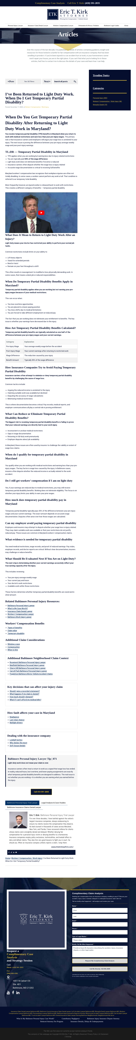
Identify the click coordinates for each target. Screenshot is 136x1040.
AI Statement (103, 1034)
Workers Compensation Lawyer (63, 26)
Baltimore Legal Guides (111, 26)
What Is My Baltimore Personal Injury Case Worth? (35, 1019)
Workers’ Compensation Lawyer (21, 614)
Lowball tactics (16, 740)
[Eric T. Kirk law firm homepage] (68, 14)
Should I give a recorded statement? (25, 691)
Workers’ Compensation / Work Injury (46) (107, 101)
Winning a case (14, 644)
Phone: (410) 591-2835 (15, 967)
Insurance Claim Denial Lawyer (38, 26)
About (126, 26)
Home (7, 858)
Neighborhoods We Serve (106, 1015)
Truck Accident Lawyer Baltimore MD (43, 1015)
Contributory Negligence (71, 1019)
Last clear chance (17, 720)
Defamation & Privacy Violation (88, 26)
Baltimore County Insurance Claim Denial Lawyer (55, 1011)
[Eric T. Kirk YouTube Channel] (9, 992)
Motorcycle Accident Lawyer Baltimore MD (99, 1013)
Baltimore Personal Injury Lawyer (21, 605)
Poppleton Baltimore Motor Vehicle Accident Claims (31, 674)
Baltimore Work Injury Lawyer (20, 617)
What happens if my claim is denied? (24, 694)
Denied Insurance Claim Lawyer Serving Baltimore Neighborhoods (77, 1015)
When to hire (13, 650)
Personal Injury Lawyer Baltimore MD (45, 1013)
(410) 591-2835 (92, 3)
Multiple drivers (16, 723)
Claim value (12, 630)
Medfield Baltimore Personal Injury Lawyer (27, 665)
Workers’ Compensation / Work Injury (36, 107)
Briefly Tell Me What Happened (83, 944)
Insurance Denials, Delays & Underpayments (87, 1021)
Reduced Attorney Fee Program (51, 1021)
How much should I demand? (21, 697)
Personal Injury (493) (100, 98)
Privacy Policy (92, 1034)
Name (74, 906)
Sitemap (68, 1037)
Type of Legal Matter (79, 936)
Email (74, 920)
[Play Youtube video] (41, 212)
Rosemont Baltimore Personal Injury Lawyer (28, 662)
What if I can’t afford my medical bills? (25, 700)
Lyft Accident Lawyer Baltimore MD (83, 1011)
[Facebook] (9, 852)
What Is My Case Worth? (18, 608)
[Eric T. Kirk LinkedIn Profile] (18, 992)
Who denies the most (18, 743)
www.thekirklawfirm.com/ (62, 847)
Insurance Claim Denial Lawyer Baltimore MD (25, 1011)
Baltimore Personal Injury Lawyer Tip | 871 (32, 758)
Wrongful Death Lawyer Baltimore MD (107, 1011)
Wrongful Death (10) (100, 105)
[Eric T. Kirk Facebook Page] (14, 992)
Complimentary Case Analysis (50, 3)
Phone (74, 928)
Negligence (14, 717)
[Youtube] (16, 852)
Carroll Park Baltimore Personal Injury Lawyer (28, 671)
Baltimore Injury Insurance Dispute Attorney (71, 1013)
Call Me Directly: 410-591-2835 (100, 969)
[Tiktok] (11, 852)
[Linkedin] (13, 852)
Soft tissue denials (17, 746)
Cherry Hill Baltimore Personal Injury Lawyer (28, 668)
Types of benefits (15, 628)
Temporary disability (16, 633)
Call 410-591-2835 (41, 792)
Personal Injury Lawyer (15, 26)
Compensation (14, 647)
